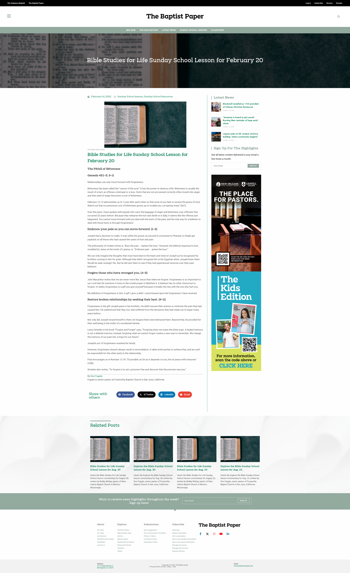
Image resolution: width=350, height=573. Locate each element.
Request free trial (178, 551)
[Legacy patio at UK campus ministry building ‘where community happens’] (216, 136)
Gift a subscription (179, 536)
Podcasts (120, 548)
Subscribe (176, 530)
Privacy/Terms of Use (157, 567)
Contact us (101, 545)
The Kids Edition (148, 30)
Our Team (100, 533)
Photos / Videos (150, 536)
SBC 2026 (130, 30)
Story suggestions (150, 530)
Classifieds (217, 30)
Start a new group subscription (183, 542)
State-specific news (124, 533)
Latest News (169, 30)
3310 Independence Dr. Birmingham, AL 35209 (105, 567)
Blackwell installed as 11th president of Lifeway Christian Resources (241, 105)
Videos (119, 551)
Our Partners (101, 536)
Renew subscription (179, 533)
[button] (338, 16)
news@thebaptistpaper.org (243, 566)
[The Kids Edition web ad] (236, 321)
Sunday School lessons (130, 97)
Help (169, 567)
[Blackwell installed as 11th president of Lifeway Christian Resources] (216, 107)
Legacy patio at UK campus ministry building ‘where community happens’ (240, 135)
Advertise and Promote (105, 539)
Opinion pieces (122, 539)
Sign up (253, 166)
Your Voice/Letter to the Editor (155, 533)
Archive (120, 536)
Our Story (100, 530)
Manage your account (180, 548)
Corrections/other (150, 539)
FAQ (174, 567)
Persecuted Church (124, 545)
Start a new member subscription (184, 539)
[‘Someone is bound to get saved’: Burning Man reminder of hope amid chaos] (216, 122)
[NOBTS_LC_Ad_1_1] (236, 223)
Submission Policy (150, 542)
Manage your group (179, 545)
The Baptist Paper (36, 3)
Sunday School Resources (158, 97)
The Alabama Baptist (16, 3)
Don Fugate (96, 376)
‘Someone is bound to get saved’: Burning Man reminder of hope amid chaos (240, 120)
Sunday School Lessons (193, 30)
